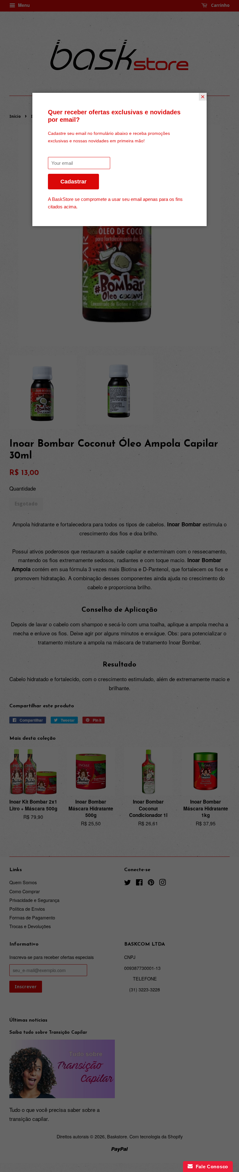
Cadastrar (73, 181)
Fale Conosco (210, 1166)
